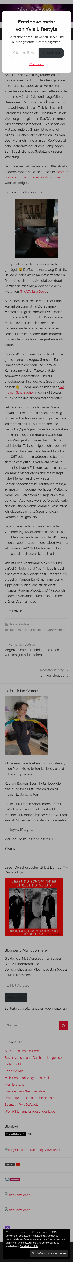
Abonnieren (51, 53)
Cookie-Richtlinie (29, 1246)
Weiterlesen (36, 64)
